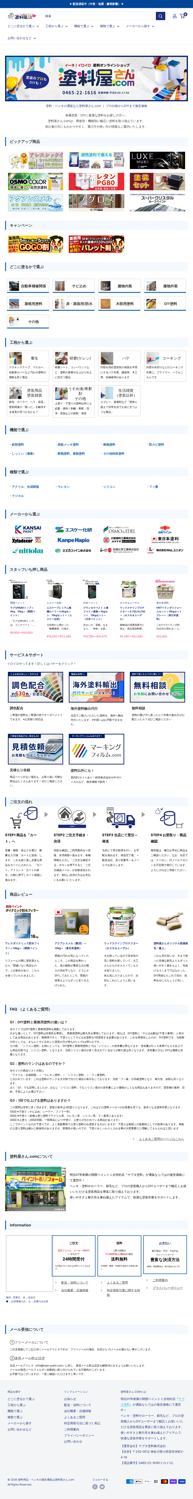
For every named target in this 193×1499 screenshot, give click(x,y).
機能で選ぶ (81, 26)
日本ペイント (90, 602)
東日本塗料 (162, 602)
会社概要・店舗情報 (74, 1290)
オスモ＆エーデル (129, 602)
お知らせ (70, 1399)
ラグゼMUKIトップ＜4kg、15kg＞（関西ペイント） (22, 611)
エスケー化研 (54, 602)
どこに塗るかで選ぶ (21, 26)
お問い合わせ (73, 1441)
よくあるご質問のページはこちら (161, 1139)
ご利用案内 (160, 1280)
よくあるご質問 (117, 1282)
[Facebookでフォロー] (95, 1486)
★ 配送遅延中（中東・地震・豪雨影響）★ (96, 4)
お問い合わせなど (20, 38)
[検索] (160, 16)
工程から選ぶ (54, 26)
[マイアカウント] (175, 16)
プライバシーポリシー (168, 1288)
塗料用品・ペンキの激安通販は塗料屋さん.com (46, 1479)
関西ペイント (17, 602)
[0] (182, 16)
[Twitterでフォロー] (102, 1486)
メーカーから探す (138, 26)
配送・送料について (74, 1282)
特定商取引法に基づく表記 (82, 1423)
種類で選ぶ (107, 26)
